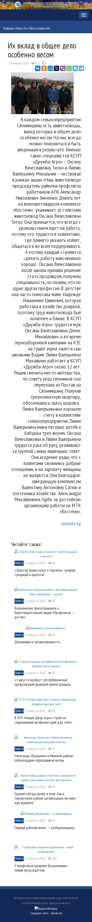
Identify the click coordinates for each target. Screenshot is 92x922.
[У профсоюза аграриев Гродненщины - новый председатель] (46, 849)
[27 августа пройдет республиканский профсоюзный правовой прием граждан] (46, 663)
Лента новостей (39, 28)
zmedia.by (56, 913)
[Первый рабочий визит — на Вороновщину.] (46, 813)
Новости (21, 28)
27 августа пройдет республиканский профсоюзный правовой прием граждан (43, 682)
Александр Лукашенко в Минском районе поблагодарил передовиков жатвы (44, 758)
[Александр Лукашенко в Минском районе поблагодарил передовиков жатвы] (46, 739)
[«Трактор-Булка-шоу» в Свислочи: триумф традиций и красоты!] (46, 554)
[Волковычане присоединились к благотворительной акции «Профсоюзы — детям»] (46, 592)
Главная (8, 28)
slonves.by (71, 523)
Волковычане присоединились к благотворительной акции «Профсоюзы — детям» (44, 613)
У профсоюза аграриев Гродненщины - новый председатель (42, 868)
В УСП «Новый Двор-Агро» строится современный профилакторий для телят (43, 720)
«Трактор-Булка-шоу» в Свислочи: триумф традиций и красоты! (45, 572)
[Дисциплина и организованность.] (46, 628)
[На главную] (46, 4)
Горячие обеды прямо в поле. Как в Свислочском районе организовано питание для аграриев (45, 798)
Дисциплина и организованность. (38, 641)
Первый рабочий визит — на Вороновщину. (45, 827)
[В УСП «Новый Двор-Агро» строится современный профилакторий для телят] (46, 701)
